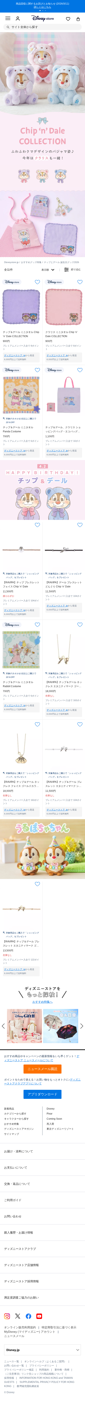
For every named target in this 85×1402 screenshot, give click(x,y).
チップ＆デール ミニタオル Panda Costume (18, 429)
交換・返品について (17, 1183)
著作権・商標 (61, 1369)
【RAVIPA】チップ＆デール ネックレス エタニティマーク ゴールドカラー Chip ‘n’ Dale (63, 684)
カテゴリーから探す (15, 1113)
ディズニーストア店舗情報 (21, 1265)
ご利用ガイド (12, 1200)
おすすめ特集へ (42, 1001)
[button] (3, 1026)
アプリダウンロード (42, 1094)
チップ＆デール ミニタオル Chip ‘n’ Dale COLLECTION (21, 334)
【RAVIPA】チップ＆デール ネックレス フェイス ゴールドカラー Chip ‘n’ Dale (21, 784)
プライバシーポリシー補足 (19, 1369)
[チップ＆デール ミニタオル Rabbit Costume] (21, 650)
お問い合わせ (12, 1216)
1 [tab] (41, 11)
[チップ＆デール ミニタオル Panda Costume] (21, 395)
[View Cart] (78, 19)
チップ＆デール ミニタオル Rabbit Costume (18, 684)
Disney (50, 1108)
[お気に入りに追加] (37, 281)
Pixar (49, 1113)
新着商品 (9, 1108)
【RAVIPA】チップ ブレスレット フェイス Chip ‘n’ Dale (21, 584)
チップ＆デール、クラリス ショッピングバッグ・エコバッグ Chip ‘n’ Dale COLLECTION (63, 430)
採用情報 (9, 1377)
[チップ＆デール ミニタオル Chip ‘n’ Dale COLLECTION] (21, 307)
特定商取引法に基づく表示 (59, 1327)
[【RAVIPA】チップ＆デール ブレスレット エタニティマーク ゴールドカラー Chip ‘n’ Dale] (21, 909)
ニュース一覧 (11, 1361)
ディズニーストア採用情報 (21, 1281)
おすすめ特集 (11, 1124)
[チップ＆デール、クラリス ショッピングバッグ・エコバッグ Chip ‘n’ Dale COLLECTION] (63, 395)
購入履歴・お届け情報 (18, 1232)
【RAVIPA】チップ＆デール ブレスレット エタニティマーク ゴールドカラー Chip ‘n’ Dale (21, 944)
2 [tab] (44, 11)
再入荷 (50, 1124)
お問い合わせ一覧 (14, 1365)
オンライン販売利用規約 (20, 1327)
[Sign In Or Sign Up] (18, 18)
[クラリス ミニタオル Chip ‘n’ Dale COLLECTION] (63, 307)
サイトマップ (11, 1134)
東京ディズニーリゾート (60, 1128)
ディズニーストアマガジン (19, 1128)
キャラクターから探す (16, 1118)
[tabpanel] (42, 6)
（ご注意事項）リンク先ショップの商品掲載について (34, 1373)
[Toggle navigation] (8, 19)
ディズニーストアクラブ (20, 1248)
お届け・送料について (18, 1151)
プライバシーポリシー (41, 1365)
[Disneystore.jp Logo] (42, 18)
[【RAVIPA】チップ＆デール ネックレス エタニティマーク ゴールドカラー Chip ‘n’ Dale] (63, 650)
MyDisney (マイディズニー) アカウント (29, 1331)
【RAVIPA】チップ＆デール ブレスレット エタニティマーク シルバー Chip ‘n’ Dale (63, 784)
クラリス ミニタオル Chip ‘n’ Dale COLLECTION (61, 334)
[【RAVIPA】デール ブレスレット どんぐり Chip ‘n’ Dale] (63, 550)
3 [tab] (47, 11)
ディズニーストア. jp (14, 355)
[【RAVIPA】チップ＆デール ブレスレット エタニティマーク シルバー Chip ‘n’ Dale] (63, 749)
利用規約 (44, 1369)
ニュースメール (14, 1336)
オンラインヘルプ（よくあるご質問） (45, 1361)
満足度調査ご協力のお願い (21, 1297)
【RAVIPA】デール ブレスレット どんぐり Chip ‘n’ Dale (63, 584)
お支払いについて (15, 1167)
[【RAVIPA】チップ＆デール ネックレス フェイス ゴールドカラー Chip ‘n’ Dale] (21, 749)
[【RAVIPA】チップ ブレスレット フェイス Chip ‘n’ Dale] (21, 550)
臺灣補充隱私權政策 (28, 1386)
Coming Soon (54, 1118)
